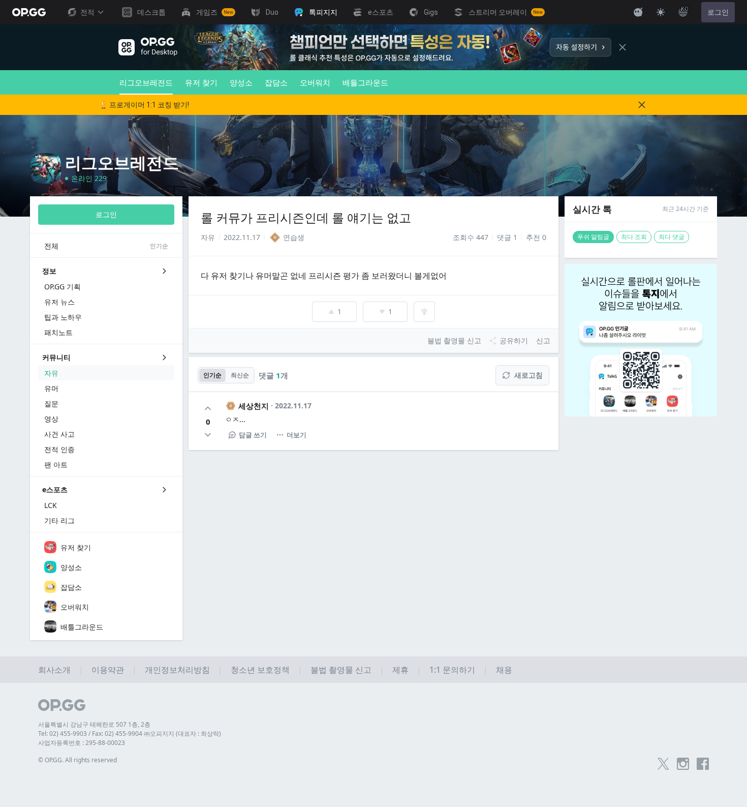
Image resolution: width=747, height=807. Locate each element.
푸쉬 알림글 (593, 236)
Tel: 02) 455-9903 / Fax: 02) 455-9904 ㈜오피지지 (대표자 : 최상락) (129, 733)
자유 (208, 237)
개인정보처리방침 (177, 669)
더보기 (296, 434)
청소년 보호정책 (260, 669)
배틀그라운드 (365, 82)
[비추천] (207, 435)
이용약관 (107, 669)
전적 (87, 12)
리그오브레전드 (146, 82)
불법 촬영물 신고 (340, 669)
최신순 (240, 375)
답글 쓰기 (253, 434)
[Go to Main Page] (29, 12)
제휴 (400, 670)
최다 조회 (634, 236)
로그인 (718, 12)
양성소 (241, 82)
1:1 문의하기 (452, 669)
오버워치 (315, 82)
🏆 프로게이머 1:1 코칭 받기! (144, 105)
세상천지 (253, 406)
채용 (504, 670)
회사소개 (54, 670)
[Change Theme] (660, 12)
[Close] (622, 47)
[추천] (207, 408)
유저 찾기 (201, 82)
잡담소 (276, 82)
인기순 (212, 375)
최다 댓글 (671, 236)
